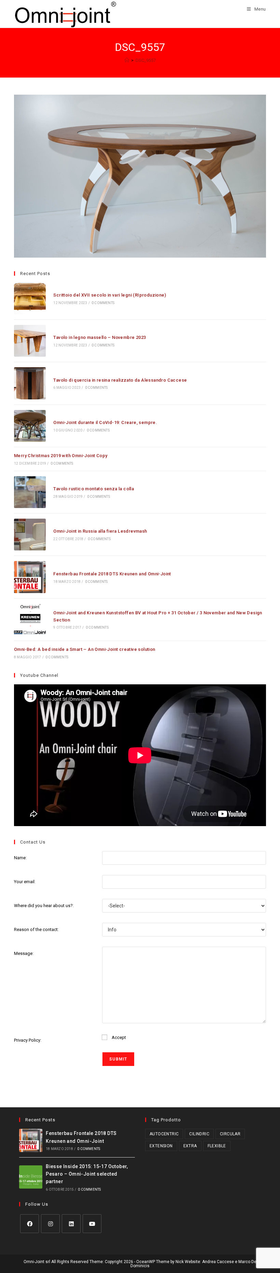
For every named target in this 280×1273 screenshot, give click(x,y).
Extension (161, 1146)
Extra (190, 1146)
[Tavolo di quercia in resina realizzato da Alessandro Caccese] (30, 383)
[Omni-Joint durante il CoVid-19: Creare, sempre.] (30, 426)
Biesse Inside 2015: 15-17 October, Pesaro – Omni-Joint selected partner (87, 1174)
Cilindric (199, 1134)
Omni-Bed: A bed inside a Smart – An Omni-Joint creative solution (84, 649)
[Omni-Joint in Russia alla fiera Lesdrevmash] (30, 534)
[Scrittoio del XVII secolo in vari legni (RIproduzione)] (30, 298)
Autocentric (164, 1134)
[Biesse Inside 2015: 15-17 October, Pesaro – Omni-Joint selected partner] (30, 1177)
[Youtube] (92, 1223)
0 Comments (103, 303)
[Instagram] (50, 1223)
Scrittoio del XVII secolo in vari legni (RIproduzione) (109, 295)
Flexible (217, 1146)
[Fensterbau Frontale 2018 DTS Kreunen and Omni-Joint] (30, 577)
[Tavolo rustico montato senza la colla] (30, 492)
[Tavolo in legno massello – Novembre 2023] (30, 341)
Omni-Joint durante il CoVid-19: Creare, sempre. (105, 422)
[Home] (127, 60)
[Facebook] (29, 1223)
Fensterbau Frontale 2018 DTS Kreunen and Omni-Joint (112, 573)
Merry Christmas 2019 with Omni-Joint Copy (60, 455)
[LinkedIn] (71, 1223)
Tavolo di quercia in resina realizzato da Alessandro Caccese (120, 380)
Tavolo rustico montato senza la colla (93, 488)
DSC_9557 (146, 60)
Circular (230, 1134)
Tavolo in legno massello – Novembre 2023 (99, 337)
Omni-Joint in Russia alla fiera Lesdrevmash (100, 531)
